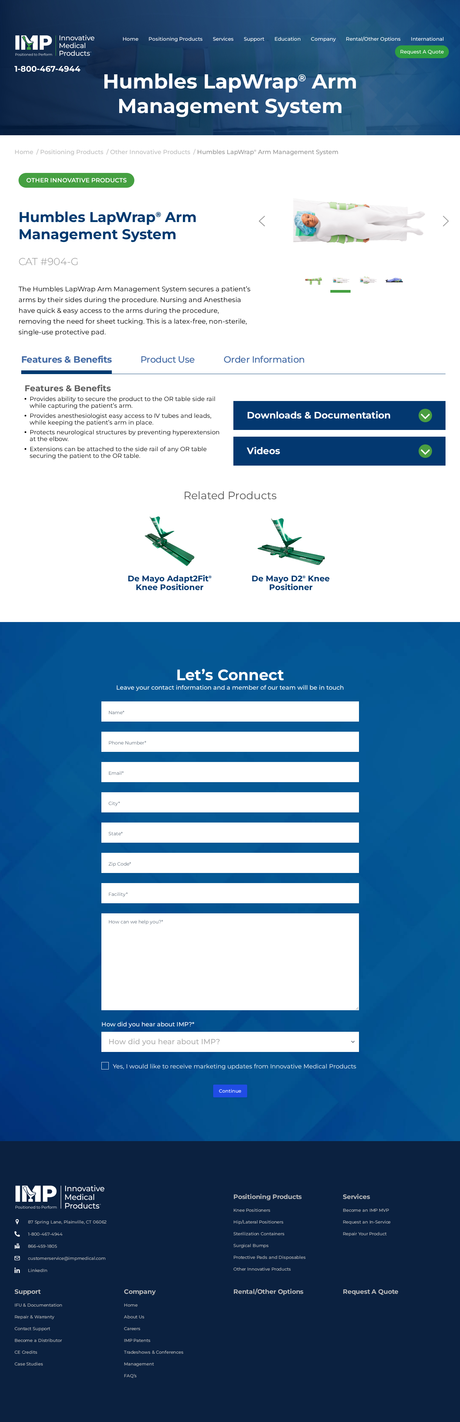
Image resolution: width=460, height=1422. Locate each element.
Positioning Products (176, 39)
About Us (134, 1316)
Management (139, 1363)
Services (223, 39)
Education (287, 39)
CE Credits (25, 1352)
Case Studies (28, 1363)
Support (254, 39)
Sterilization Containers (259, 1233)
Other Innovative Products (150, 152)
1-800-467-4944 (47, 69)
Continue (230, 1091)
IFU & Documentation (38, 1305)
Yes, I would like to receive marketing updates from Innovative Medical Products (234, 1066)
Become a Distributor (38, 1340)
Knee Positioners (251, 1210)
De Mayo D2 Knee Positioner (291, 583)
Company (323, 39)
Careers (132, 1328)
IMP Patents (137, 1340)
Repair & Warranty (34, 1316)
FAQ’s (130, 1375)
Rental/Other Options (373, 39)
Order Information (264, 359)
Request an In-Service (367, 1222)
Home (130, 39)
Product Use (167, 359)
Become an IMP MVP (366, 1210)
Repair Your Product (365, 1233)
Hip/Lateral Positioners (258, 1222)
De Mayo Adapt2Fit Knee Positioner (169, 583)
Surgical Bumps (251, 1245)
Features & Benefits (66, 359)
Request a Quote (422, 51)
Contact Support (32, 1328)
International (427, 39)
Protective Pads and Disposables (269, 1257)
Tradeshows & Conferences (154, 1352)
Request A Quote (370, 1292)
